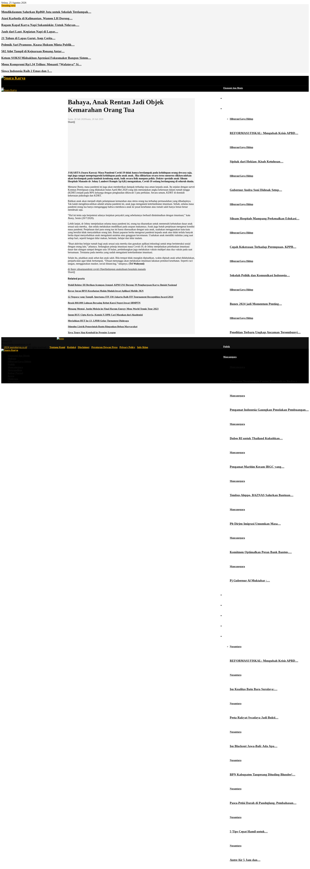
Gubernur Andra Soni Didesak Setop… (256, 190)
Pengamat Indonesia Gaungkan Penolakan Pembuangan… (269, 409)
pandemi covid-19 (93, 269)
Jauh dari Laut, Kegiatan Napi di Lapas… (29, 31)
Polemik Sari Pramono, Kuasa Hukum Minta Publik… (38, 44)
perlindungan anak (111, 269)
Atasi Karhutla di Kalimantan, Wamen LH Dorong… (36, 18)
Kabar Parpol (230, 605)
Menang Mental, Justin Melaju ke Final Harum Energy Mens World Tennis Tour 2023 (113, 308)
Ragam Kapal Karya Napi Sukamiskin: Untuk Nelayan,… (40, 25)
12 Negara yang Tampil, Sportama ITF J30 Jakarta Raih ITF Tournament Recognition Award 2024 (120, 297)
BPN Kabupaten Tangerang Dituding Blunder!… (262, 774)
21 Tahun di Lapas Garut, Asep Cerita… (28, 38)
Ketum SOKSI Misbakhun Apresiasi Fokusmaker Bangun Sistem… (46, 58)
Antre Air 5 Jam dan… (245, 860)
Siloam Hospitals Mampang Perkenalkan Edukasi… (264, 218)
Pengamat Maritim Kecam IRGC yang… (257, 466)
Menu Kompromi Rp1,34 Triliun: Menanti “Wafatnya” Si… (41, 64)
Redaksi (71, 347)
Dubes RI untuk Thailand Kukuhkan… (256, 438)
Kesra (226, 615)
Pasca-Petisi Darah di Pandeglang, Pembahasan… (263, 803)
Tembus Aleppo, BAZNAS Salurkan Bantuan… (261, 495)
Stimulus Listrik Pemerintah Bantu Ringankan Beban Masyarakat (102, 326)
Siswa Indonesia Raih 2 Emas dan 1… (26, 71)
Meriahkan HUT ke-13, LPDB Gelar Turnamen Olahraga (98, 320)
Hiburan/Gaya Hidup (233, 108)
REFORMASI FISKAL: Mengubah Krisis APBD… (264, 133)
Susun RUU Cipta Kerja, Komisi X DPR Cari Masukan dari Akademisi (105, 314)
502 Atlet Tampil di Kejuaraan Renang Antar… (33, 51)
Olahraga (227, 626)
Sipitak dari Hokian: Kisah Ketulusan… (256, 161)
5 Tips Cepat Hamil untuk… (249, 831)
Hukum (227, 98)
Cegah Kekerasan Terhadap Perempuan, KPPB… (263, 247)
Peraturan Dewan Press (104, 347)
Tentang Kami (57, 347)
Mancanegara (230, 357)
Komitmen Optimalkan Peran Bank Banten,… (261, 552)
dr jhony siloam (76, 269)
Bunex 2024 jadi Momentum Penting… (256, 304)
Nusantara (228, 636)
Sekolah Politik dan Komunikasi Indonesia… (260, 275)
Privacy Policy (127, 347)
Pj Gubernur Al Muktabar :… (250, 580)
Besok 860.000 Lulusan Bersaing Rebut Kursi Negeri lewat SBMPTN (104, 303)
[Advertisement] (131, 146)
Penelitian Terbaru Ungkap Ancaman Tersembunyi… (265, 332)
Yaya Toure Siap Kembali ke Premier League (92, 332)
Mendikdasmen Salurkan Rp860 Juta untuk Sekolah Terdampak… (46, 12)
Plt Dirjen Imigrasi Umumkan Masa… (255, 523)
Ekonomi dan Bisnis (233, 88)
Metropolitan (229, 595)
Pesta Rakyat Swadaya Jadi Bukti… (254, 717)
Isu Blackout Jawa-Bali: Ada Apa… (253, 746)
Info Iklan (142, 347)
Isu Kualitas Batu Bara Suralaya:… (253, 689)
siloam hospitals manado (133, 269)
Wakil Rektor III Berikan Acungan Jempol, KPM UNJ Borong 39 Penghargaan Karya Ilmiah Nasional (122, 285)
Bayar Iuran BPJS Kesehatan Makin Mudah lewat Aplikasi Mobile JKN (106, 291)
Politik (226, 346)
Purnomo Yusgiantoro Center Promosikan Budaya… (265, 381)
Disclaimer (83, 347)
